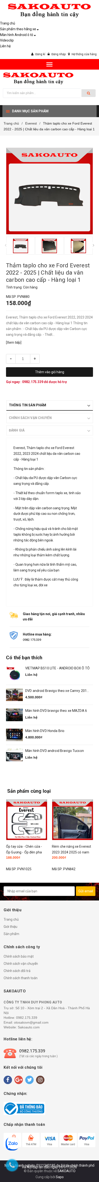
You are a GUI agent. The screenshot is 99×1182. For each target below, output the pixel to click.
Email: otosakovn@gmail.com (26, 1022)
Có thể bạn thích (24, 657)
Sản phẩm (11, 934)
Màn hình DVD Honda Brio (44, 731)
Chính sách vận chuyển (21, 964)
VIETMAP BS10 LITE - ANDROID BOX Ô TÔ (57, 668)
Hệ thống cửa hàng (84, 54)
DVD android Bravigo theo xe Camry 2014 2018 (57, 691)
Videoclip (7, 40)
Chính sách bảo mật (19, 956)
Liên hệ (5, 46)
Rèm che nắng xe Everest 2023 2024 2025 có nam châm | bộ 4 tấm (71, 852)
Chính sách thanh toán (20, 978)
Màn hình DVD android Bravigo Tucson (54, 751)
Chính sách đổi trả (17, 971)
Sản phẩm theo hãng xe (18, 29)
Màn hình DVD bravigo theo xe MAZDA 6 (56, 711)
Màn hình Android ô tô (16, 35)
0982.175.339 (33, 382)
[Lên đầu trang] (83, 1163)
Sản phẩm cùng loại (29, 791)
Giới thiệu (10, 927)
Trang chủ (7, 23)
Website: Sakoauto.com (22, 1027)
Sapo (60, 1177)
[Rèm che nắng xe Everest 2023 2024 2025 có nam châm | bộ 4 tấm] (72, 819)
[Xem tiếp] (13, 342)
